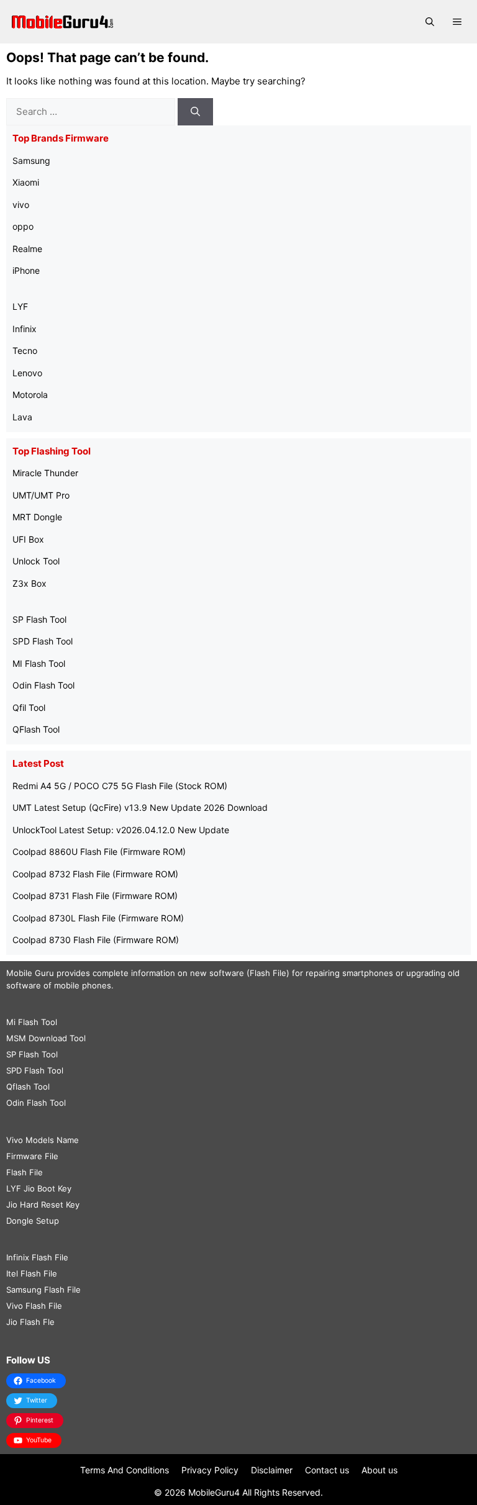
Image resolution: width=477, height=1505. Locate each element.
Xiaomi (25, 182)
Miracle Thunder (45, 473)
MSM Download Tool (46, 1038)
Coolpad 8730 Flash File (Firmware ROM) (95, 939)
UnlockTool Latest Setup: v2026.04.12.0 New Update (120, 830)
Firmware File (32, 1156)
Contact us (327, 1470)
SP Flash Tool (39, 619)
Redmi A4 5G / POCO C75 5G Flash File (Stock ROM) (119, 785)
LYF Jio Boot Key (38, 1188)
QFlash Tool (36, 729)
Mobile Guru (30, 973)
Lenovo (27, 373)
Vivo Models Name (42, 1140)
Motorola (30, 394)
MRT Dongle (37, 517)
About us (379, 1470)
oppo (23, 226)
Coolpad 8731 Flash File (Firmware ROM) (95, 895)
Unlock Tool (36, 561)
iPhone (26, 270)
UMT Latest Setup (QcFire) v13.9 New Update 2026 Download (140, 807)
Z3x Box (29, 583)
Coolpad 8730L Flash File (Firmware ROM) (98, 918)
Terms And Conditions (124, 1470)
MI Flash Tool (38, 663)
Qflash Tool (28, 1086)
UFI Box (28, 539)
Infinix (24, 328)
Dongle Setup (32, 1221)
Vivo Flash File (34, 1306)
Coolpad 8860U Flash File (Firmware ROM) (99, 851)
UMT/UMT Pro (41, 495)
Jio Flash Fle (30, 1322)
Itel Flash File (31, 1273)
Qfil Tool (28, 707)
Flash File (24, 1172)
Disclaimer (272, 1470)
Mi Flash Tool (31, 1022)
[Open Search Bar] (429, 21)
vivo (20, 204)
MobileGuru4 (214, 1492)
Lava (22, 417)
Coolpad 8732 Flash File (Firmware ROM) (95, 874)
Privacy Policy (209, 1470)
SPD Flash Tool (42, 641)
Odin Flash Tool (43, 685)
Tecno (24, 350)
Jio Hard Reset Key (43, 1204)
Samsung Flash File (43, 1290)
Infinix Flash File (37, 1257)
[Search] (195, 112)
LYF (20, 306)
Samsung (31, 160)
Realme (27, 248)
